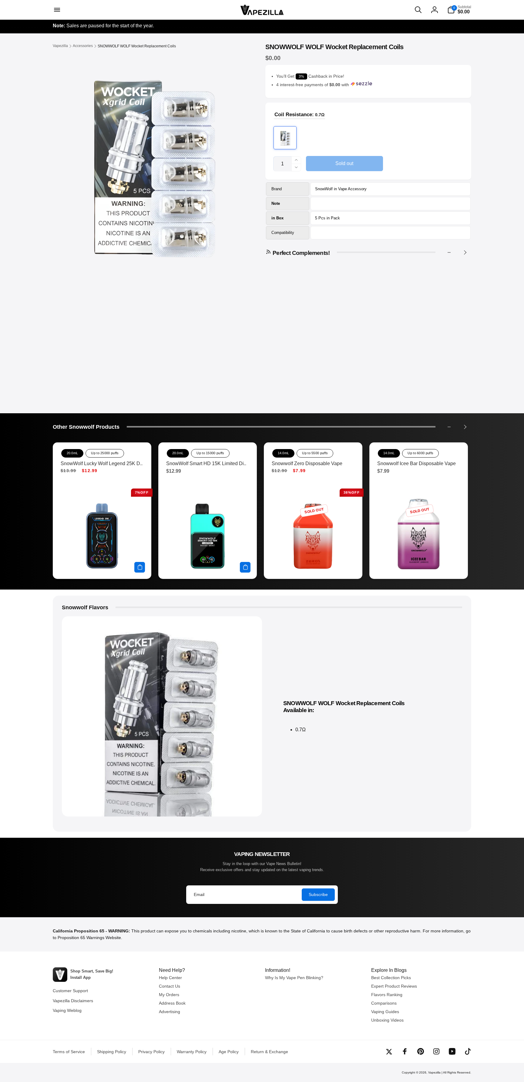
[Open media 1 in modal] (147, 161)
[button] (56, 9)
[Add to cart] (139, 567)
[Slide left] (449, 252)
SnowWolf (324, 189)
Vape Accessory (352, 189)
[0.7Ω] (285, 138)
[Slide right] (464, 252)
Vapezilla (434, 1072)
